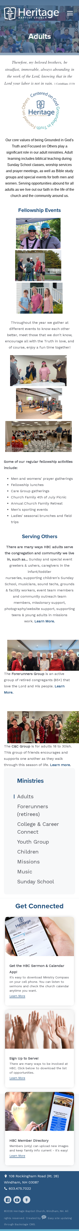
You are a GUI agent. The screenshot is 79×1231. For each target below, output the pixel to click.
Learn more (60, 765)
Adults (25, 796)
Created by (33, 1218)
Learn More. (44, 621)
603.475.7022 (20, 1188)
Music (24, 872)
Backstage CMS (25, 1224)
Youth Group (33, 842)
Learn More (17, 996)
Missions (28, 862)
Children (28, 852)
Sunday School (35, 881)
